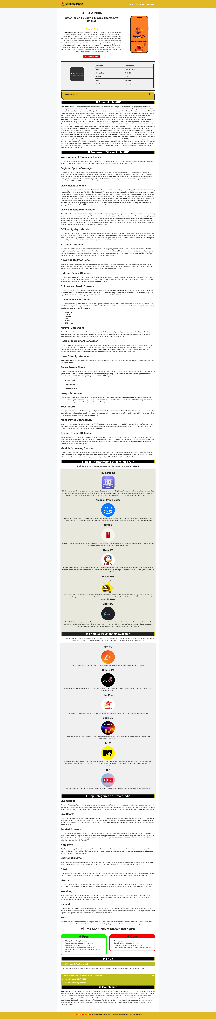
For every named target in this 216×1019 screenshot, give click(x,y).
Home (131, 4)
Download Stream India (145, 4)
